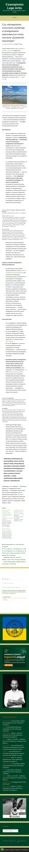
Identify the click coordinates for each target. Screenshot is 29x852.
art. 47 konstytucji (15, 548)
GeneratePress (25, 849)
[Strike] (8, 587)
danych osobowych (14, 371)
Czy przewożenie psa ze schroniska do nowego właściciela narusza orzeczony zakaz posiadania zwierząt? (13, 747)
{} (17, 587)
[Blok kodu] (14, 587)
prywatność (18, 553)
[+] (19, 587)
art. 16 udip (7, 548)
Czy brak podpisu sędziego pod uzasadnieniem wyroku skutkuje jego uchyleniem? (14, 722)
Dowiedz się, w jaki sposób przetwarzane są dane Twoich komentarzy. (14, 592)
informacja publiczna (9, 544)
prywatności (20, 494)
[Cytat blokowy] (13, 587)
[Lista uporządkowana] (10, 587)
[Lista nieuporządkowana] (11, 587)
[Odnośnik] (16, 587)
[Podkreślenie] (6, 587)
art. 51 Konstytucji (7, 551)
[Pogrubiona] (3, 587)
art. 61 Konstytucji (17, 551)
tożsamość (12, 555)
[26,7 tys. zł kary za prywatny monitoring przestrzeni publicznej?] (8, 533)
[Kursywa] (5, 587)
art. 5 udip (23, 548)
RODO (23, 553)
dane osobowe (10, 553)
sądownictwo (5, 555)
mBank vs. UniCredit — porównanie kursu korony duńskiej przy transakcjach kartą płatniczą (13, 735)
